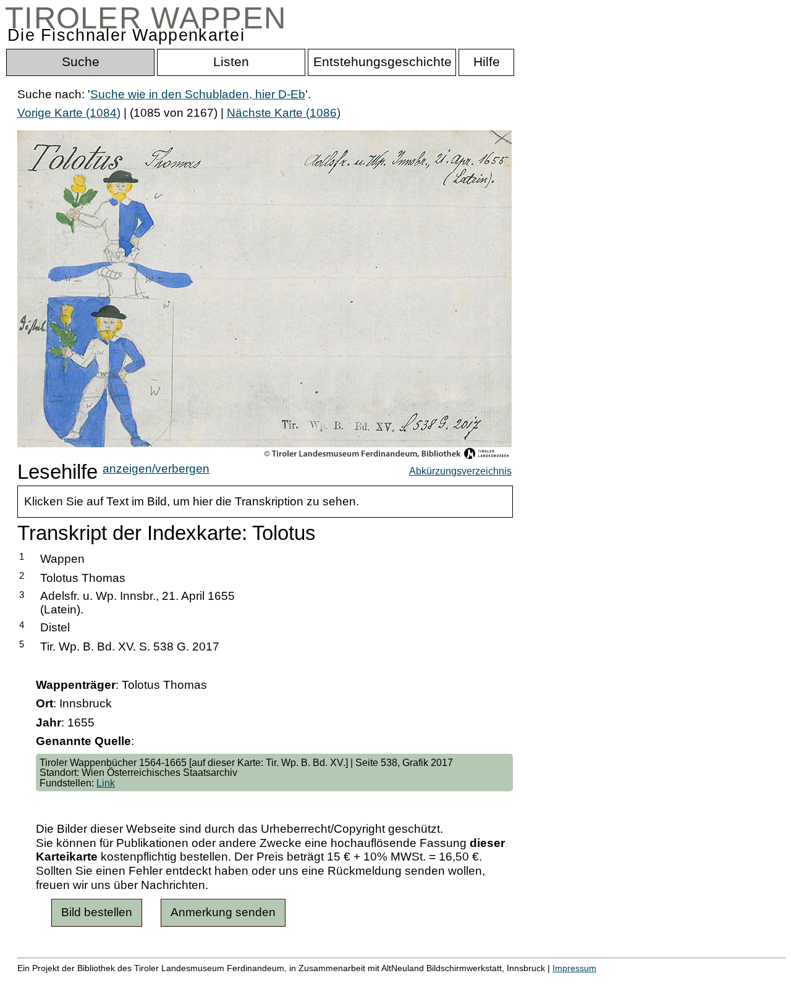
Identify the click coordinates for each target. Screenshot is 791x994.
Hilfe (601, 981)
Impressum (574, 968)
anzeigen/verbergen (156, 468)
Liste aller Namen (331, 981)
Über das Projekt (535, 981)
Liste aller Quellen (434, 981)
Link (105, 782)
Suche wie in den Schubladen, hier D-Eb (197, 94)
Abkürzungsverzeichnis (460, 470)
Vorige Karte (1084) (69, 112)
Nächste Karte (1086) (284, 112)
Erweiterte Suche (62, 981)
